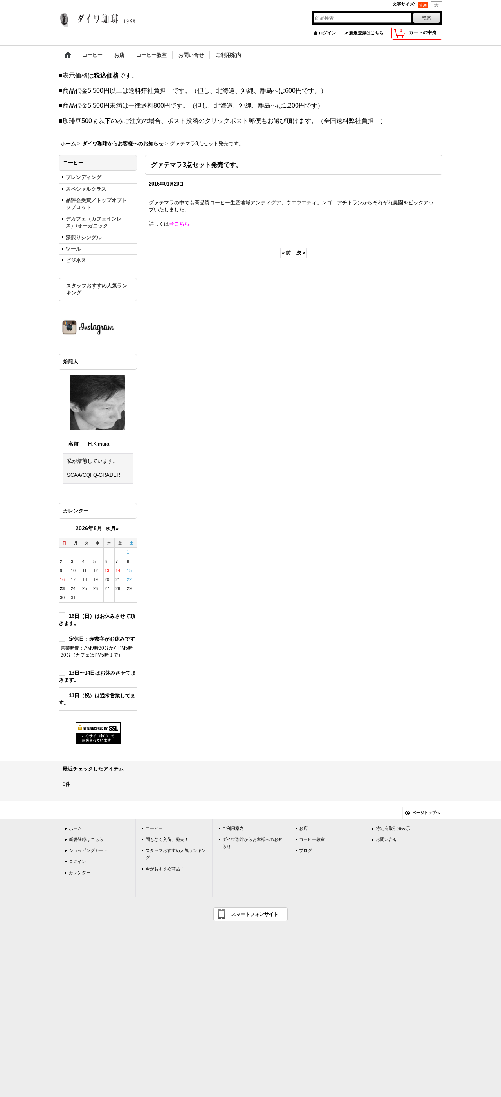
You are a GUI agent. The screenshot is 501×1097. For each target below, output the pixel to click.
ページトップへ (426, 812)
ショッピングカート (88, 850)
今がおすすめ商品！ (165, 868)
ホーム (75, 828)
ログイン (327, 33)
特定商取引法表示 (393, 828)
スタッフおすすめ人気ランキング (96, 289)
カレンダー (79, 872)
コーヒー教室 (312, 839)
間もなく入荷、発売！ (167, 839)
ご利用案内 (233, 828)
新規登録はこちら (366, 33)
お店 (303, 828)
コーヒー (154, 828)
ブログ (305, 850)
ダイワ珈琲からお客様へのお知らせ (252, 843)
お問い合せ (386, 839)
